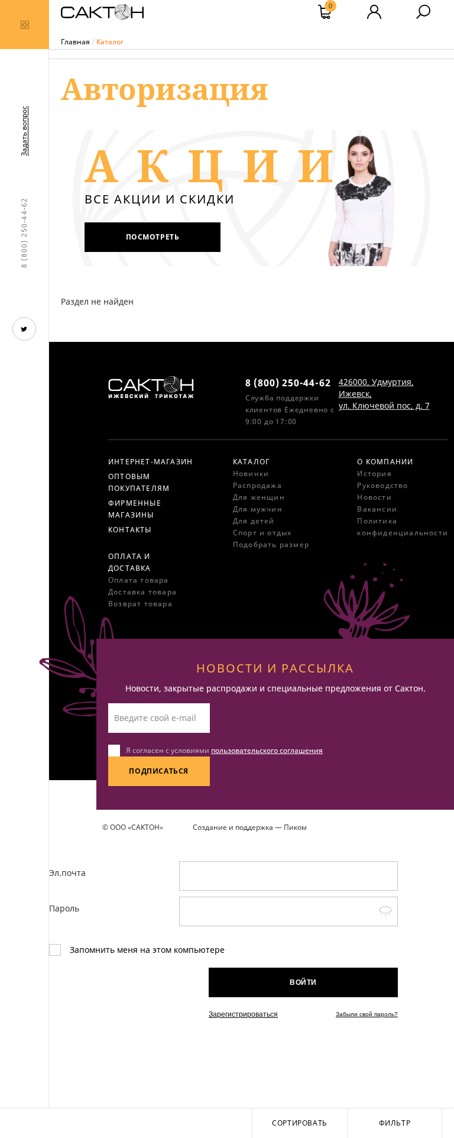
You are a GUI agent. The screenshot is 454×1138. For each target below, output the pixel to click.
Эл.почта (67, 872)
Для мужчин (258, 509)
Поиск (423, 12)
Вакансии (377, 509)
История (374, 473)
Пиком (295, 827)
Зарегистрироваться (243, 1014)
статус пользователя (374, 12)
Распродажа (257, 485)
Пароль (64, 908)
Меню (24, 24)
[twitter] (24, 329)
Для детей (254, 521)
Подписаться (159, 771)
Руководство (382, 485)
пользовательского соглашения (267, 750)
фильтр (395, 1123)
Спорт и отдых (262, 533)
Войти (303, 982)
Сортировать (299, 1123)
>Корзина (330, 7)
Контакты (130, 530)
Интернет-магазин (150, 462)
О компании (385, 462)
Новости (374, 497)
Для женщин (259, 497)
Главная (75, 42)
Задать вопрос (24, 131)
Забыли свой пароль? (367, 1014)
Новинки (251, 473)
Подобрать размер (271, 544)
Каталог (251, 462)
